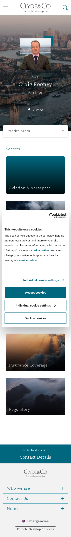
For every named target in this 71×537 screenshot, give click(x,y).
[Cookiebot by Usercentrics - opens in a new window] (50, 215)
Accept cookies (35, 292)
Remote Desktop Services (35, 529)
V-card (38, 110)
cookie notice (40, 250)
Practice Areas (18, 131)
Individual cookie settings (41, 280)
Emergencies (38, 521)
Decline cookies (35, 318)
